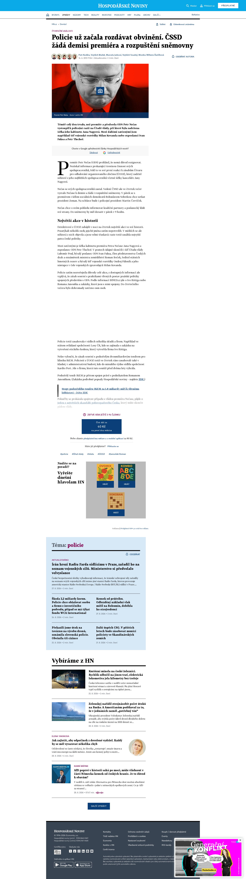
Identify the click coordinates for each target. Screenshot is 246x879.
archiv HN (79, 115)
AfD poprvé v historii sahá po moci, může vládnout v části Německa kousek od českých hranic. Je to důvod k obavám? (109, 774)
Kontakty (107, 832)
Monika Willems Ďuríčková (151, 55)
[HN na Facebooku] (74, 851)
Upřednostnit (114, 153)
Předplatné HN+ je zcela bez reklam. (134, 528)
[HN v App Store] (83, 865)
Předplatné (228, 5)
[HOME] (47, 15)
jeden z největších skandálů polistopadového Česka (88, 402)
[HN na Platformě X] (70, 851)
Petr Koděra (84, 55)
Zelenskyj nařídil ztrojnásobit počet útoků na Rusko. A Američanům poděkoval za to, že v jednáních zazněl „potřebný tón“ (117, 707)
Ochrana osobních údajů (138, 832)
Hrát (105, 484)
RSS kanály (166, 845)
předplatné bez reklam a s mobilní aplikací (103, 438)
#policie (64, 454)
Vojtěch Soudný (130, 55)
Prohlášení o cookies (137, 836)
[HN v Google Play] (63, 865)
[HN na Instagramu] (79, 851)
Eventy (165, 836)
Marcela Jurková (113, 55)
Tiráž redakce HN (110, 836)
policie (75, 545)
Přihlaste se (113, 446)
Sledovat (94, 153)
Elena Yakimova (60, 736)
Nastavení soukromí (136, 841)
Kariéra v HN (108, 845)
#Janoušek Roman (117, 454)
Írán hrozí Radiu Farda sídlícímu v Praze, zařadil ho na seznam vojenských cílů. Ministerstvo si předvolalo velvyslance (95, 569)
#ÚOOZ (101, 454)
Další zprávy (98, 806)
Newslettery (167, 841)
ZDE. (141, 379)
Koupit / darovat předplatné (174, 832)
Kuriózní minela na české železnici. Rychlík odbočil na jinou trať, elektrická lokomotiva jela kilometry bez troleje (116, 675)
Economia (107, 841)
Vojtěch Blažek (98, 55)
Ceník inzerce (108, 850)
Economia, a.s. (72, 835)
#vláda (90, 454)
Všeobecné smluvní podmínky (141, 845)
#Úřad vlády (77, 454)
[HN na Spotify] (87, 851)
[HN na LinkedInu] (83, 851)
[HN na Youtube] (91, 851)
